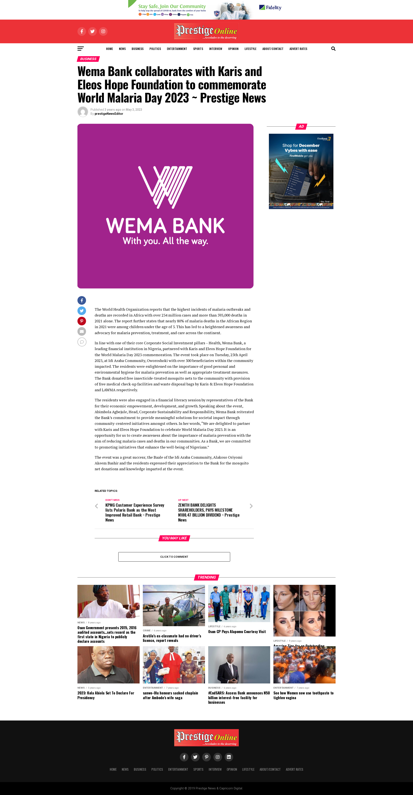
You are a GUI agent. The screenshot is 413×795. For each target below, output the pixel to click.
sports (198, 48)
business (137, 48)
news (122, 48)
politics (155, 48)
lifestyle (250, 48)
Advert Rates (298, 48)
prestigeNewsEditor (109, 113)
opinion (233, 48)
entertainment (177, 48)
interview (215, 48)
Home (109, 48)
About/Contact (273, 48)
